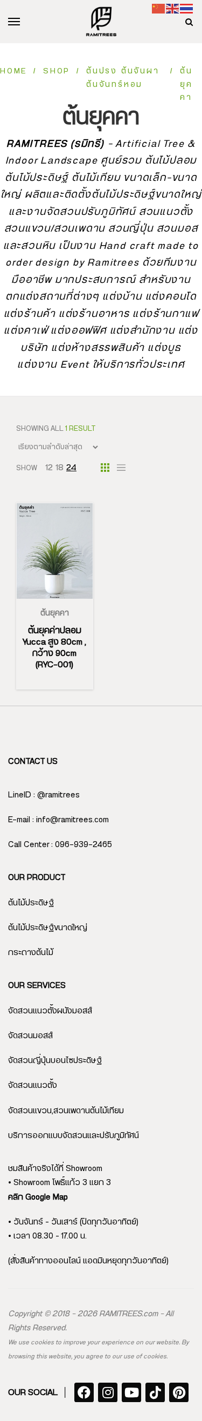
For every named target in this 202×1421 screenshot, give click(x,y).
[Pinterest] (179, 1392)
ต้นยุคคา (54, 613)
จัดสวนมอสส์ (30, 1036)
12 (49, 467)
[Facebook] (84, 1392)
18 (59, 467)
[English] (173, 8)
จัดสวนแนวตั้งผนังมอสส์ (50, 1011)
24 (71, 467)
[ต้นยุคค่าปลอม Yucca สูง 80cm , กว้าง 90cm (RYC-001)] (55, 551)
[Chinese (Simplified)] (159, 8)
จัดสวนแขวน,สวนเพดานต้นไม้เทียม (66, 1111)
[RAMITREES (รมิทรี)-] (101, 21)
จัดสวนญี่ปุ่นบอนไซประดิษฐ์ (55, 1061)
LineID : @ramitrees (44, 795)
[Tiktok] (155, 1392)
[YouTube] (131, 1392)
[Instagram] (107, 1392)
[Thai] (187, 8)
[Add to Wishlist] (67, 598)
